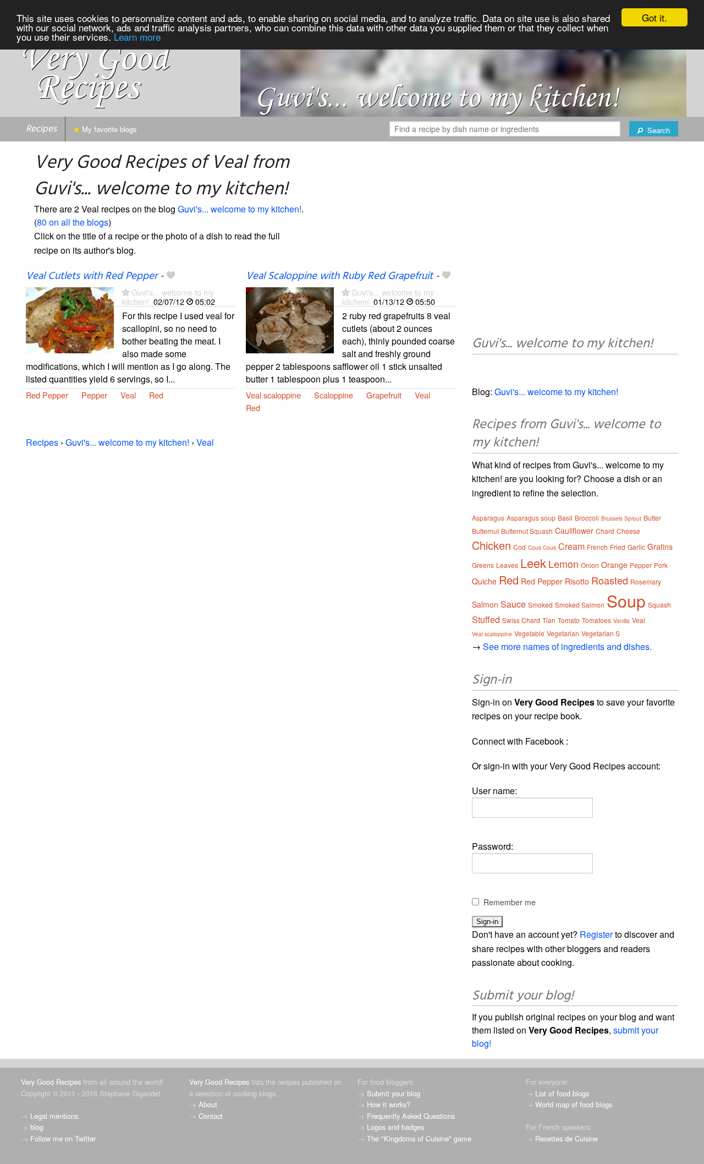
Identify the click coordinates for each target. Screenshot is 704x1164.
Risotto (577, 581)
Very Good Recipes (51, 1081)
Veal (128, 395)
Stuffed (486, 619)
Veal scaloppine (273, 395)
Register (596, 934)
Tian (549, 620)
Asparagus (488, 517)
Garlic (636, 546)
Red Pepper (47, 395)
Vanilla (621, 621)
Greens (483, 565)
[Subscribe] (125, 292)
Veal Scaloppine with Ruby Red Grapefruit (339, 276)
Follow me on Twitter (63, 1138)
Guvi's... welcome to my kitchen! (239, 209)
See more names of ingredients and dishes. (567, 646)
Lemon (563, 563)
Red (156, 395)
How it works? (388, 1104)
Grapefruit (384, 395)
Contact (211, 1116)
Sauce (513, 604)
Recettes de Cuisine (566, 1138)
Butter (652, 517)
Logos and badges (395, 1127)
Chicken (491, 545)
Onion (590, 565)
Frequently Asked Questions (411, 1116)
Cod (519, 546)
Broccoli (587, 517)
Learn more (137, 36)
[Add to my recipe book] (171, 276)
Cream (571, 546)
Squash (659, 604)
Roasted (609, 580)
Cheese (628, 530)
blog (36, 1127)
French (597, 546)
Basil (565, 517)
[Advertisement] (575, 240)
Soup (626, 601)
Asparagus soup (531, 517)
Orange (614, 564)
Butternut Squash (527, 530)
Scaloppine (333, 395)
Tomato (569, 620)
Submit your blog (393, 1093)
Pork (661, 565)
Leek (533, 562)
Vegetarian (563, 633)
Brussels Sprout (621, 518)
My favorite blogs (108, 129)
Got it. (654, 17)
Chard (605, 530)
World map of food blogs (573, 1104)
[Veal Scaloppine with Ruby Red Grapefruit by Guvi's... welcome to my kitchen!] (290, 319)
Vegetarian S (600, 633)
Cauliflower (574, 530)
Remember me (509, 902)
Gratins (660, 546)
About (208, 1104)
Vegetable (529, 633)
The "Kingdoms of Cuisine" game (419, 1138)
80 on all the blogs (72, 222)
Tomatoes (596, 620)
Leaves (507, 565)
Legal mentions (54, 1116)
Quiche (484, 581)
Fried (617, 546)
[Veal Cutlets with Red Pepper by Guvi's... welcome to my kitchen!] (70, 319)
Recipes (41, 129)
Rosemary (645, 581)
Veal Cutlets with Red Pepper (91, 276)
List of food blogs (562, 1093)
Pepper (94, 395)
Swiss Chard (521, 620)
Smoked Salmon (579, 604)
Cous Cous (542, 547)
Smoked (540, 604)
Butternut (485, 530)
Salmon (485, 604)
